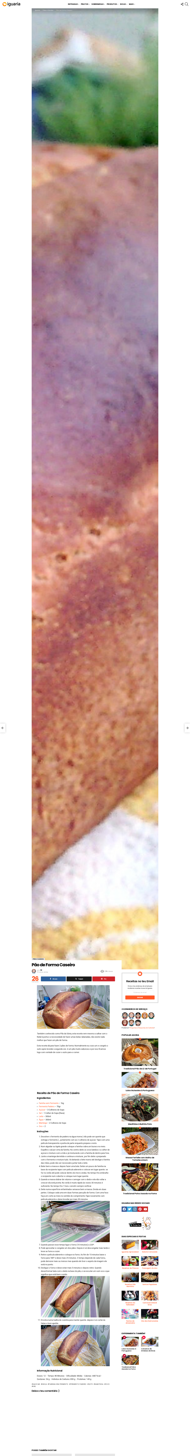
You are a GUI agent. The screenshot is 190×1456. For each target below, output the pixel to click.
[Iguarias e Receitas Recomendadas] (130, 1244)
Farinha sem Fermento (48, 1103)
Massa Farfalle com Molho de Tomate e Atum (140, 1158)
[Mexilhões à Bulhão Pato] (140, 1107)
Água (41, 1119)
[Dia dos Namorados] (149, 1314)
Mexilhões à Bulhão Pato (140, 1124)
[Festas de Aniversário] (130, 1314)
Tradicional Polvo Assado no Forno (140, 1193)
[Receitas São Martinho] (130, 1277)
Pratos (84, 4)
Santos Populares (149, 1284)
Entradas (73, 4)
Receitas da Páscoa (130, 1268)
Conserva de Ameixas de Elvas (148, 1350)
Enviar (140, 997)
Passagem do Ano (149, 1268)
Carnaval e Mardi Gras (150, 1304)
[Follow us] (182, 4)
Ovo (40, 1126)
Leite (41, 1116)
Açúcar (42, 1110)
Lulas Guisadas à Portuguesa (140, 1090)
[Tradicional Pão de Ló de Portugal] (140, 1052)
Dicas (123, 4)
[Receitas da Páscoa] (130, 1261)
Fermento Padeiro (46, 1106)
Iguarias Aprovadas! (130, 1252)
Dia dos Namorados (149, 1321)
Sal (40, 1113)
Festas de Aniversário (130, 1322)
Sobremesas (97, 4)
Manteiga (43, 1123)
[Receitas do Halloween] (130, 1295)
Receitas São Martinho (130, 1285)
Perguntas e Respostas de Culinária (142, 1028)
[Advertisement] (73, 1071)
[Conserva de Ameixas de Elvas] (149, 1342)
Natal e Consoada (149, 1252)
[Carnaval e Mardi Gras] (149, 1295)
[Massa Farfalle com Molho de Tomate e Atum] (140, 1141)
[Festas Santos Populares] (149, 1277)
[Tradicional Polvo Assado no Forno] (140, 1177)
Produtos (112, 4)
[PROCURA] (186, 4)
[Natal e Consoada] (149, 1244)
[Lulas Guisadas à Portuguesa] (140, 1080)
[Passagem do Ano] (149, 1261)
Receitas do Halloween (130, 1304)
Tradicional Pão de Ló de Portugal (140, 1068)
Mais (131, 4)
